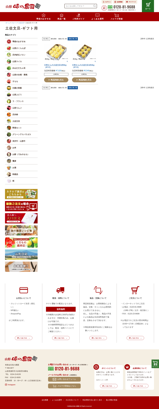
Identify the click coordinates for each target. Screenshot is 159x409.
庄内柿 (15, 114)
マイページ (132, 2)
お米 (14, 148)
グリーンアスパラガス (21, 134)
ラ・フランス (18, 101)
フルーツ (14, 23)
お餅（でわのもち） (20, 154)
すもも (15, 81)
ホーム (8, 23)
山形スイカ (17, 61)
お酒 (14, 168)
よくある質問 (57, 400)
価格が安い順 (62, 39)
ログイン (108, 2)
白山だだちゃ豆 (18, 68)
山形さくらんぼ (18, 48)
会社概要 (45, 400)
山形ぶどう (17, 95)
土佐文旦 (21, 23)
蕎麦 (14, 161)
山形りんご (17, 108)
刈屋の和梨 (17, 88)
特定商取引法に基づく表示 (92, 400)
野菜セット (17, 128)
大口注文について (72, 400)
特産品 (15, 174)
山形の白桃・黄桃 (19, 75)
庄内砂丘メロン (18, 55)
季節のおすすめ (18, 41)
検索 (94, 6)
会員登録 (119, 2)
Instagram (11, 385)
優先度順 (53, 39)
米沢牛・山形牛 (18, 141)
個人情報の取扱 (111, 400)
